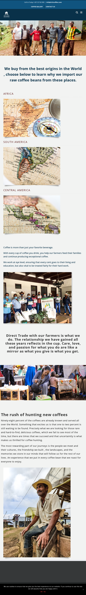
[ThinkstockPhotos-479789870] (31, 148)
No (45, 592)
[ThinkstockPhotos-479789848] (31, 196)
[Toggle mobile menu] (81, 12)
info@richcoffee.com (54, 2)
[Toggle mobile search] (77, 12)
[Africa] (31, 99)
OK (41, 592)
